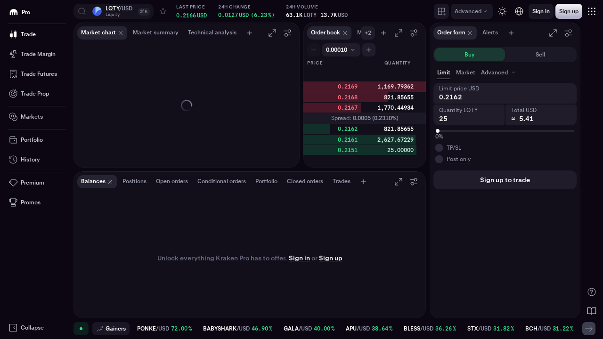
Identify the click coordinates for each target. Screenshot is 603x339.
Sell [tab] (540, 54)
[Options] (287, 33)
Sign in (299, 258)
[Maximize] (272, 33)
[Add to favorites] (163, 11)
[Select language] (519, 11)
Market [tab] (465, 72)
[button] (113, 11)
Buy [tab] (469, 54)
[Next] (588, 328)
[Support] (591, 291)
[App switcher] (591, 11)
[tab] (499, 72)
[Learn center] (591, 310)
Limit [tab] (443, 72)
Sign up (330, 258)
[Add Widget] (441, 11)
